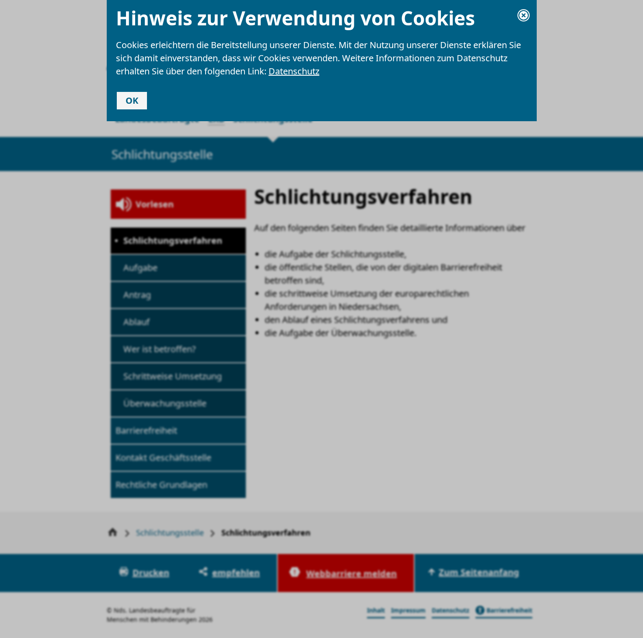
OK (132, 100)
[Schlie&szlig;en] (523, 15)
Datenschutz (294, 71)
